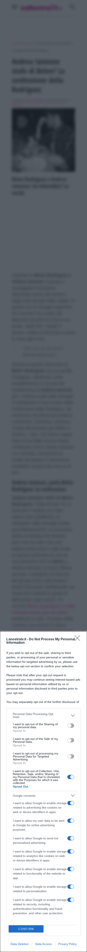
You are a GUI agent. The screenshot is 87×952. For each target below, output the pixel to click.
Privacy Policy (67, 944)
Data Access (43, 944)
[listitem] (43, 715)
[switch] (70, 725)
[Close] (79, 639)
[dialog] (43, 791)
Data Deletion (20, 944)
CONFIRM (26, 929)
